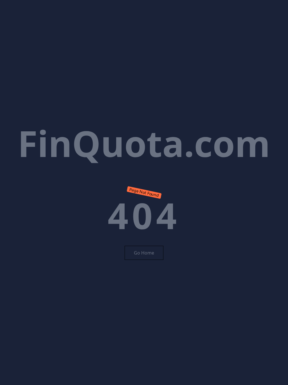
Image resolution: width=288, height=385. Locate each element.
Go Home (144, 253)
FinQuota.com (144, 143)
